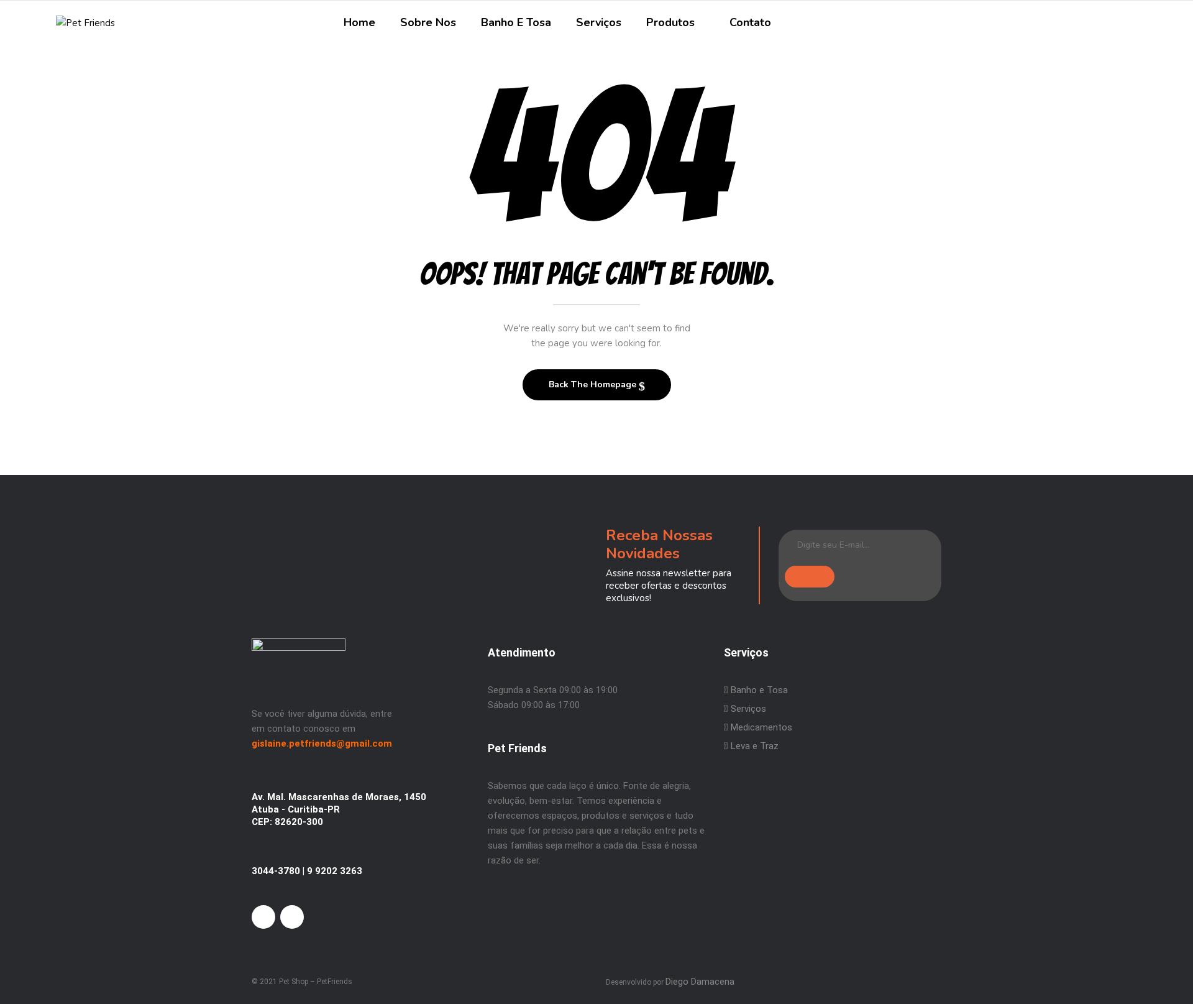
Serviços (747, 708)
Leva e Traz (755, 746)
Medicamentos (761, 727)
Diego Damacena (699, 981)
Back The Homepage (594, 384)
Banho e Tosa (758, 690)
